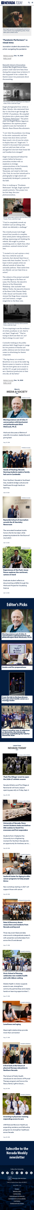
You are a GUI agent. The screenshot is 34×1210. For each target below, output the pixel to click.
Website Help (17, 1191)
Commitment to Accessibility (17, 1198)
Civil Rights (17, 1201)
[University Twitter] (2, 1173)
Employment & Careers (17, 1203)
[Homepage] (11, 3)
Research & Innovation (24, 900)
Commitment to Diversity (17, 1196)
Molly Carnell (7, 58)
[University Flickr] (22, 1173)
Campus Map (17, 1194)
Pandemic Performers (11, 118)
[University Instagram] (26, 1173)
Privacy (17, 1189)
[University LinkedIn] (31, 1173)
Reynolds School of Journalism (14, 65)
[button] (32, 2)
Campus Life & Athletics (24, 755)
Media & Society (8, 56)
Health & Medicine (26, 854)
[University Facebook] (7, 1173)
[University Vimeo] (17, 1173)
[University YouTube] (12, 1173)
